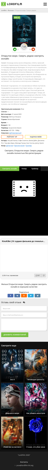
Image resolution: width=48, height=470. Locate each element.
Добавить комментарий (14, 335)
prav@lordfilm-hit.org (25, 465)
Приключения (19, 146)
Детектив (9, 146)
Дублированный (15, 133)
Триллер (29, 146)
